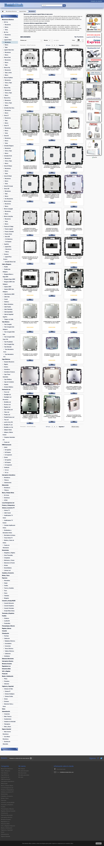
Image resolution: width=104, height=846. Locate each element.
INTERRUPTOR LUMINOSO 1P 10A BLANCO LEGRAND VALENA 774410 (52, 167)
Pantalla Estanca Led (9, 417)
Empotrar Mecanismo (9, 361)
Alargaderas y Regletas (9, 552)
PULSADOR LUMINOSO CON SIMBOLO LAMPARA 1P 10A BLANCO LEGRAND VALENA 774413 (74, 196)
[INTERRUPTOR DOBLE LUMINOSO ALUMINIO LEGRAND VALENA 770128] (52, 404)
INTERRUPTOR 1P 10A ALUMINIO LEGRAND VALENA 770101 (30, 322)
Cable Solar (7, 296)
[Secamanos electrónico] (94, 131)
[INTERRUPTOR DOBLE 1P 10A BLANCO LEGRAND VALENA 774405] (74, 90)
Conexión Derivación (9, 603)
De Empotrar (8, 241)
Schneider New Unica (9, 107)
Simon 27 (6, 115)
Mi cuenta (22, 766)
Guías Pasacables (8, 555)
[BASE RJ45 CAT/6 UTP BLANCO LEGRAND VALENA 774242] (74, 246)
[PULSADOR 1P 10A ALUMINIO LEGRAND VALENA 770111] (30, 343)
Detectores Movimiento (8, 658)
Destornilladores (8, 567)
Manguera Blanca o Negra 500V (8, 275)
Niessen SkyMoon (8, 77)
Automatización (6, 711)
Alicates (6, 565)
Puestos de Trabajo (8, 226)
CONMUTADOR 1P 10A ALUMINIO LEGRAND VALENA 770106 (51, 322)
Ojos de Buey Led (8, 409)
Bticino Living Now (8, 216)
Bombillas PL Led (8, 424)
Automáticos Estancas (9, 372)
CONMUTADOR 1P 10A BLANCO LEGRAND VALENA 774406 (74, 69)
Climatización (5, 633)
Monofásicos (7, 477)
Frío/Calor (6, 636)
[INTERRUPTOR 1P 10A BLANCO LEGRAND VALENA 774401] (52, 58)
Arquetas (6, 384)
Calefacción (7, 638)
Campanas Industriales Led (9, 438)
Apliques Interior (8, 429)
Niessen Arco (7, 97)
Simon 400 (7, 236)
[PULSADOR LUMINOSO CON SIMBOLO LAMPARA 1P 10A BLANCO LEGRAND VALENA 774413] (74, 184)
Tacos (5, 590)
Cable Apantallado (8, 311)
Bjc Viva (6, 32)
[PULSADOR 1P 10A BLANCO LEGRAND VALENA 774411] (52, 90)
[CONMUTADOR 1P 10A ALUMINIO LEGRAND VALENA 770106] (52, 311)
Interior (5, 447)
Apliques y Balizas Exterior (8, 433)
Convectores (7, 646)
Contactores (7, 714)
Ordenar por (23, 40)
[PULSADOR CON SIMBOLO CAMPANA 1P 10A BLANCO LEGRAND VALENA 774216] (74, 123)
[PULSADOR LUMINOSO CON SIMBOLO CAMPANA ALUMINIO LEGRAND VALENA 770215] (74, 376)
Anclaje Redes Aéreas (9, 610)
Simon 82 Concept (8, 186)
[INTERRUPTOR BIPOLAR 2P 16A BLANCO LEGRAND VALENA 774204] (30, 246)
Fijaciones (4, 578)
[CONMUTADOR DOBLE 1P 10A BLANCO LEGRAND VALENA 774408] (30, 123)
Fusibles (4, 615)
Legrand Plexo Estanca (7, 258)
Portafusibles (7, 623)
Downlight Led (7, 394)
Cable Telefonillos (8, 309)
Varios (3, 709)
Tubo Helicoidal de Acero (8, 350)
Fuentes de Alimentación (6, 546)
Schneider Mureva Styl (9, 261)
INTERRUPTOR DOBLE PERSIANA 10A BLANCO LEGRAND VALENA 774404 (52, 230)
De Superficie (7, 449)
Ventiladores (7, 656)
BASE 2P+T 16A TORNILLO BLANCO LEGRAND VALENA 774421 (30, 70)
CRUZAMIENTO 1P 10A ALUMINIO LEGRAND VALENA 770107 (73, 323)
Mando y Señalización (7, 676)
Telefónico (6, 301)
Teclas (6, 29)
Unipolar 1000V (7, 286)
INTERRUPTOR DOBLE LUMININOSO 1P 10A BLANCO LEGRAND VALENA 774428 (30, 230)
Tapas (6, 47)
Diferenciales (5, 485)
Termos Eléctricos (8, 648)
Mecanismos (7, 24)
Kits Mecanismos (8, 198)
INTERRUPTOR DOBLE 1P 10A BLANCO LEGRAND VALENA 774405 (73, 102)
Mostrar (46, 40)
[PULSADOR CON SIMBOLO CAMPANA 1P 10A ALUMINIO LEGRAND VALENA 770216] (30, 376)
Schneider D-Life (8, 155)
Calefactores (7, 653)
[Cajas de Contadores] (94, 91)
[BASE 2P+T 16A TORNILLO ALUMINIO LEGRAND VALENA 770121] (74, 278)
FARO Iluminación (6, 444)
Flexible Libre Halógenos (6, 270)
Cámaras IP (7, 691)
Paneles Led (7, 414)
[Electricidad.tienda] (18, 5)
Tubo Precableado (8, 341)
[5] (32, 75)
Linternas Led (7, 570)
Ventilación (6, 467)
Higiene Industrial (6, 729)
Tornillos (6, 585)
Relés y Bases (7, 726)
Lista (83, 41)
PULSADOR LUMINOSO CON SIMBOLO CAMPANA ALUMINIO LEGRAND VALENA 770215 (74, 388)
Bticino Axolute (7, 201)
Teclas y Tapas (8, 82)
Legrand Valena (7, 39)
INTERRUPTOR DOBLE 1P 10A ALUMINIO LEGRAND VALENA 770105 (52, 355)
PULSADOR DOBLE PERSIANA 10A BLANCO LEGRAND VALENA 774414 (74, 230)
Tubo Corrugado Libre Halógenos (8, 328)
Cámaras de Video (8, 688)
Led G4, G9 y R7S (8, 422)
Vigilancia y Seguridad (7, 686)
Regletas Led (7, 407)
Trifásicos (6, 480)
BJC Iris (6, 22)
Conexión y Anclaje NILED (8, 600)
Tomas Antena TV (8, 537)
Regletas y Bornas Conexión (6, 629)
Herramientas (5, 550)
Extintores (6, 701)
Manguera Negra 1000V (9, 279)
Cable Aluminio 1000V (9, 294)
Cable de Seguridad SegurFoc (8, 315)
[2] (28, 75)
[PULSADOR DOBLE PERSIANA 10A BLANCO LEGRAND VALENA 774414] (74, 218)
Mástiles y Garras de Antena (8, 541)
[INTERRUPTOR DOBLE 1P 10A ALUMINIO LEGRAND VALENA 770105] (52, 343)
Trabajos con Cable (8, 319)
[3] (30, 75)
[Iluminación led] (94, 52)
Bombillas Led (7, 402)
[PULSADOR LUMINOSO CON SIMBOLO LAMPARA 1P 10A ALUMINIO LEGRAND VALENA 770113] (30, 404)
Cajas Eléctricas (6, 359)
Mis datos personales (23, 775)
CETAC (6, 500)
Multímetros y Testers (9, 560)
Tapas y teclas (8, 72)
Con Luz (6, 470)
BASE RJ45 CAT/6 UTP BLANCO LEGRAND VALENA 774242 (74, 257)
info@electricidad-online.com (67, 772)
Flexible (6, 266)
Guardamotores (7, 719)
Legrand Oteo (7, 246)
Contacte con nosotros (96, 1)
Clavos (5, 593)
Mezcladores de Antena (9, 535)
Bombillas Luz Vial (8, 427)
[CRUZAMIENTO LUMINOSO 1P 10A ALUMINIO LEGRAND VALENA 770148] (52, 376)
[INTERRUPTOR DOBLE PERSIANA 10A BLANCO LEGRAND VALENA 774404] (52, 218)
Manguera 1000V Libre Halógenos (9, 283)
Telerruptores (7, 724)
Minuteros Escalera (7, 663)
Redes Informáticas (8, 304)
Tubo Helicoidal (7, 346)
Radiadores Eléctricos (9, 641)
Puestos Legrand (8, 229)
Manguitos (6, 598)
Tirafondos (6, 595)
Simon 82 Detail (8, 176)
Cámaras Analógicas (9, 693)
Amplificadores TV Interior (8, 516)
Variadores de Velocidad (9, 721)
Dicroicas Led (7, 404)
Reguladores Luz (6, 666)
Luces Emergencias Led (8, 502)
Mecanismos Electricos (8, 19)
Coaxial (6, 299)
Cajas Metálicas (8, 379)
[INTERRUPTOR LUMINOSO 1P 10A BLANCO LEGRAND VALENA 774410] (52, 155)
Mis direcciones (22, 773)
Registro (6, 364)
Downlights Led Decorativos (7, 398)
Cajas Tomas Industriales (6, 375)
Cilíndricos (6, 618)
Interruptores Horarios (7, 661)
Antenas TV (7, 510)
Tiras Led (6, 419)
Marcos (6, 27)
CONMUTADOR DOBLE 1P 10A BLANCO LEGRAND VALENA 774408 (30, 135)
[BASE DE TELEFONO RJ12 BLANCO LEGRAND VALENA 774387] (52, 246)
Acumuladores (7, 643)
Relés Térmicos (7, 716)
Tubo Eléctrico (5, 321)
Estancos (6, 254)
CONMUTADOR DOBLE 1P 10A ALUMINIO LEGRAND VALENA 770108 (73, 355)
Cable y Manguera (6, 264)
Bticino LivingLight (8, 208)
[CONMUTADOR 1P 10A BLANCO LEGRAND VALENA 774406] (74, 58)
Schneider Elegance (8, 145)
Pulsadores (6, 681)
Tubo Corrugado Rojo (9, 344)
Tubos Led (6, 412)
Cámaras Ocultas (8, 696)
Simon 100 (6, 188)
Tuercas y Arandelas (9, 588)
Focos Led (6, 392)
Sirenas (6, 699)
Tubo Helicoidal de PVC (8, 355)
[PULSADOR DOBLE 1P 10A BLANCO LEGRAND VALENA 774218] (52, 123)
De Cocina (6, 495)
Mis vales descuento (23, 770)
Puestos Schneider (9, 231)
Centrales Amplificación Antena (9, 526)
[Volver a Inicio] (2, 11)
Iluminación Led (6, 389)
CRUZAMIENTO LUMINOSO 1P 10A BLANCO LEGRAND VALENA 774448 (30, 196)
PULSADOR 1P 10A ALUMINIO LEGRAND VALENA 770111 (30, 354)
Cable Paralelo (7, 306)
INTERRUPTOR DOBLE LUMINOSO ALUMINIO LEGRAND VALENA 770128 (52, 416)
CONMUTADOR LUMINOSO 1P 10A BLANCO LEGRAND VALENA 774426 (74, 167)
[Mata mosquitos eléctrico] (94, 147)
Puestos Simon (8, 234)
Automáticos (7, 369)
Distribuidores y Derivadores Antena (7, 531)
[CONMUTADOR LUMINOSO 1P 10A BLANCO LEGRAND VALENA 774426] (74, 155)
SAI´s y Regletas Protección (6, 672)
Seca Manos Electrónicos (6, 738)
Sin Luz (6, 472)
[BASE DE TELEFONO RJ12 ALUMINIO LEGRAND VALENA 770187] (74, 404)
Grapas (5, 583)
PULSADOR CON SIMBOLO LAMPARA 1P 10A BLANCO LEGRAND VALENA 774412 (30, 167)
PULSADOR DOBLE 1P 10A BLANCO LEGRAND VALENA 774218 (52, 135)
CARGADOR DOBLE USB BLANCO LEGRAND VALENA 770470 (52, 290)
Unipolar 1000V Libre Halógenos (8, 290)
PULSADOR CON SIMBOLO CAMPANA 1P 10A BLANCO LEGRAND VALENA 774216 (74, 135)
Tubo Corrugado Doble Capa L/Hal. (9, 338)
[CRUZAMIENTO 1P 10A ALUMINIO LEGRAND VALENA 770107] (74, 311)
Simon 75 (6, 125)
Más (25, 33)
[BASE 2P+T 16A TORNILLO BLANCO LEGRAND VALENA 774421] (30, 58)
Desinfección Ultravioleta (6, 743)
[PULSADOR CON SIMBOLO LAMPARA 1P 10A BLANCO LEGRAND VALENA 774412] (30, 155)
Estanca (6, 366)
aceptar (99, 843)
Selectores (6, 683)
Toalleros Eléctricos (9, 651)
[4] (31, 75)
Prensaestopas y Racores (8, 626)
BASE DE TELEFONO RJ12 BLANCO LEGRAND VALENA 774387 (52, 258)
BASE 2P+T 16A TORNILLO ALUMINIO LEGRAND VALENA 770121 (73, 290)
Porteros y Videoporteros (8, 505)
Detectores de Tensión (9, 562)
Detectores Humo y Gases (8, 705)
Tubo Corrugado (8, 324)
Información (5, 749)
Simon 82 (6, 135)
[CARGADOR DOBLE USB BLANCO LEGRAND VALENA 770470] (52, 278)
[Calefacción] (94, 111)
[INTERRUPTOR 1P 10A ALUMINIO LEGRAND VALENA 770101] (30, 311)
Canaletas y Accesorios (8, 573)
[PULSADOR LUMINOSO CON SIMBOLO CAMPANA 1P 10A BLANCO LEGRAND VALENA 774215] (52, 184)
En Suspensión (8, 454)
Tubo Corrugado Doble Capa (9, 333)
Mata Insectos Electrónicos (7, 733)
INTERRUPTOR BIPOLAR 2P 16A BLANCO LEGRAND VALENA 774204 (30, 258)
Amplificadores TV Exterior (8, 521)
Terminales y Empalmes (8, 613)
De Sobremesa (8, 239)
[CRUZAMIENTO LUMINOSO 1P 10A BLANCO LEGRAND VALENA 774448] (30, 184)
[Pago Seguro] (94, 22)
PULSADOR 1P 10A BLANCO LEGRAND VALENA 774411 (52, 102)
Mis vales (20, 777)
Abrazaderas (7, 580)
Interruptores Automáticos (8, 475)
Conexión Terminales (9, 608)
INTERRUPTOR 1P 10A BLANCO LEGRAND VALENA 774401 (52, 69)
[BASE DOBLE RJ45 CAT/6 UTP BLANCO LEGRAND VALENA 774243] (30, 278)
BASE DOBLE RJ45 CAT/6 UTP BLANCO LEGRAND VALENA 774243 (30, 290)
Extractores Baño (6, 668)
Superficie (6, 244)
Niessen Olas (7, 87)
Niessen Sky (7, 67)
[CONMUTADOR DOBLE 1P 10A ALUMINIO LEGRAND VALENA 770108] (74, 343)
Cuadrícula (78, 41)
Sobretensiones (7, 482)
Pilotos (5, 678)
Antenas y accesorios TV (8, 507)
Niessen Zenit (7, 57)
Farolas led (6, 442)
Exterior (6, 457)
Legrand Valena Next (9, 49)
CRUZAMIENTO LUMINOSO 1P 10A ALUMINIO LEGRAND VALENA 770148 (52, 388)
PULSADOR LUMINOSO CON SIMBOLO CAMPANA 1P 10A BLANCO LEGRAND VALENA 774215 (52, 196)
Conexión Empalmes (9, 605)
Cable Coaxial (7, 512)
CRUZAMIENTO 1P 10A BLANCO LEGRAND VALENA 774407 (30, 102)
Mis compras (21, 768)
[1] (27, 75)
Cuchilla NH (7, 620)
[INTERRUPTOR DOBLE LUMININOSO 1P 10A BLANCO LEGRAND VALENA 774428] (30, 218)
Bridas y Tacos (5, 575)
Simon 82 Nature (8, 166)
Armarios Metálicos (8, 387)
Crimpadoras (7, 557)
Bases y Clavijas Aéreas (8, 492)
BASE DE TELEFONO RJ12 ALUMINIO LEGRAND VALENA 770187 (73, 416)
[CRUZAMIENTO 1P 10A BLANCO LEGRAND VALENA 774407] (30, 90)
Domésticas (7, 497)
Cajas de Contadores (9, 382)
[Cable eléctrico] (94, 77)
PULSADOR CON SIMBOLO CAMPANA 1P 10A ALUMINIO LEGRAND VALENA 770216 (30, 388)
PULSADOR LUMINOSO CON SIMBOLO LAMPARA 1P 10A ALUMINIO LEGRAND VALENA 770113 (30, 417)
